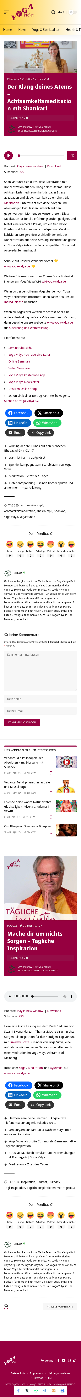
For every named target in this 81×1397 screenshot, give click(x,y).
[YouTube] (63, 1360)
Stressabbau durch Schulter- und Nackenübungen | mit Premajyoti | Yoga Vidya (39, 1154)
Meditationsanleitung (21, 78)
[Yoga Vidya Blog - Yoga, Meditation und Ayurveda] (22, 12)
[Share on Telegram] (44, 1390)
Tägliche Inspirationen (41, 1188)
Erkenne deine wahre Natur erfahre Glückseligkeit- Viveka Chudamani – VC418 (28, 806)
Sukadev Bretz (19, 1042)
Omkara (27, 126)
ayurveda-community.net (35, 589)
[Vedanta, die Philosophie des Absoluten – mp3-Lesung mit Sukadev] (66, 762)
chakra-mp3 (44, 511)
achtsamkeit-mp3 (32, 505)
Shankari (59, 511)
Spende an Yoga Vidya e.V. (21, 401)
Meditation (11, 203)
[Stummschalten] (72, 155)
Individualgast (13, 302)
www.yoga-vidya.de (17, 266)
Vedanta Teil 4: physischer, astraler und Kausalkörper (27, 784)
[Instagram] (69, 1360)
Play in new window (30, 166)
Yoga (22, 1068)
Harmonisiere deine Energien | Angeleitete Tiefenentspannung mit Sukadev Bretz (35, 1120)
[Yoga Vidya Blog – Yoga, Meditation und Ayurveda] (10, 1360)
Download (54, 166)
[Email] (53, 1390)
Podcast (43, 78)
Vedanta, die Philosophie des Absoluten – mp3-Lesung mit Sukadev (23, 762)
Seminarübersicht (20, 348)
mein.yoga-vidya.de (32, 594)
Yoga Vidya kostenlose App (27, 375)
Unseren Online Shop (23, 389)
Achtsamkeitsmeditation (19, 511)
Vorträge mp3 (66, 1188)
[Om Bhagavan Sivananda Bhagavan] (66, 830)
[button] (7, 12)
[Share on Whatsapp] (36, 1390)
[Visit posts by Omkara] (11, 128)
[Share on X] (27, 1390)
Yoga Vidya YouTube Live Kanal (29, 354)
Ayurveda (56, 1068)
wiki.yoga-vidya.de (54, 281)
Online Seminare (20, 361)
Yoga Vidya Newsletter (24, 382)
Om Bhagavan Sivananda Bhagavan (28, 826)
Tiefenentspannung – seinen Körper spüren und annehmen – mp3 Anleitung (38, 485)
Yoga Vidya (11, 517)
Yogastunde (27, 517)
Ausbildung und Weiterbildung (28, 328)
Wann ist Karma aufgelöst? (27, 457)
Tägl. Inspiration (31, 925)
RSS (21, 172)
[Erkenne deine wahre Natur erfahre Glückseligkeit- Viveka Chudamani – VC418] (66, 806)
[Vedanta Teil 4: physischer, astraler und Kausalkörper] (66, 786)
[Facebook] (58, 1360)
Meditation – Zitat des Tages (28, 476)
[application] (40, 155)
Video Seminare (19, 368)
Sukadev (54, 1182)
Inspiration (28, 1182)
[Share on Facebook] (18, 1390)
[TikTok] (74, 1360)
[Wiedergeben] (8, 155)
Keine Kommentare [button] (62, 1306)
